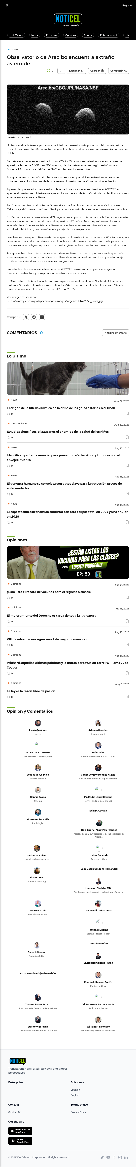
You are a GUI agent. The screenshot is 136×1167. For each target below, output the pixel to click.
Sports (88, 35)
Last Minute (16, 35)
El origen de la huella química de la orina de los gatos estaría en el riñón (61, 408)
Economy (51, 35)
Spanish (75, 1089)
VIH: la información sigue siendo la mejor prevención (47, 639)
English (75, 1095)
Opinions (70, 35)
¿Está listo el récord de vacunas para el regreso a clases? (49, 591)
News (34, 35)
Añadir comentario (116, 332)
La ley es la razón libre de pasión (31, 691)
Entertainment (108, 35)
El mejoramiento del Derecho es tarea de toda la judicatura (51, 615)
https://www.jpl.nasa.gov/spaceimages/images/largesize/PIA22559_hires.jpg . (55, 301)
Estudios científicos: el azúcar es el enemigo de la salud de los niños (58, 431)
